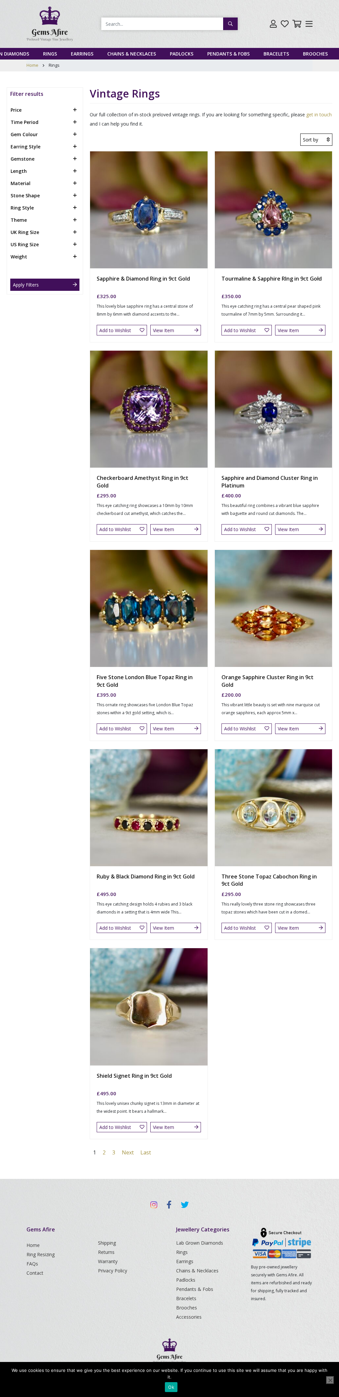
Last (145, 1152)
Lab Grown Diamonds (199, 1243)
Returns (106, 1252)
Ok (171, 1387)
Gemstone (22, 159)
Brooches (315, 54)
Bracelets (276, 54)
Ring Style (22, 208)
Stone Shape (25, 195)
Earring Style (25, 146)
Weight (19, 256)
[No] (330, 1380)
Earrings (82, 54)
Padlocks (181, 54)
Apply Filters (26, 285)
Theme (19, 220)
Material (20, 183)
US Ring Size (25, 244)
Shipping (107, 1243)
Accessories (189, 1317)
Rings (50, 54)
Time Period (24, 122)
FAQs (32, 1264)
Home (32, 65)
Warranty (108, 1261)
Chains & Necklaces (131, 54)
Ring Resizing (40, 1254)
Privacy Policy (112, 1270)
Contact (34, 1273)
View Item (163, 330)
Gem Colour (24, 134)
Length (19, 171)
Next (128, 1152)
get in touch (319, 114)
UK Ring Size (25, 232)
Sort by (310, 139)
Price (16, 110)
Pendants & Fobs (228, 54)
